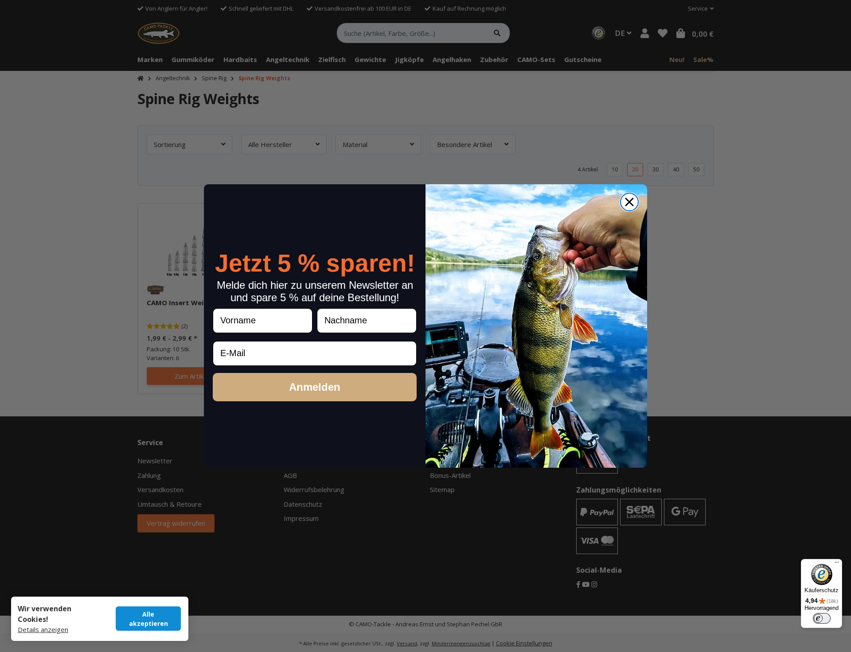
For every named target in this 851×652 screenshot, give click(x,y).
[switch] (822, 618)
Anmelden (314, 387)
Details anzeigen (43, 629)
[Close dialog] (629, 202)
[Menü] (836, 564)
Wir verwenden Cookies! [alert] (44, 614)
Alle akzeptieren (148, 619)
